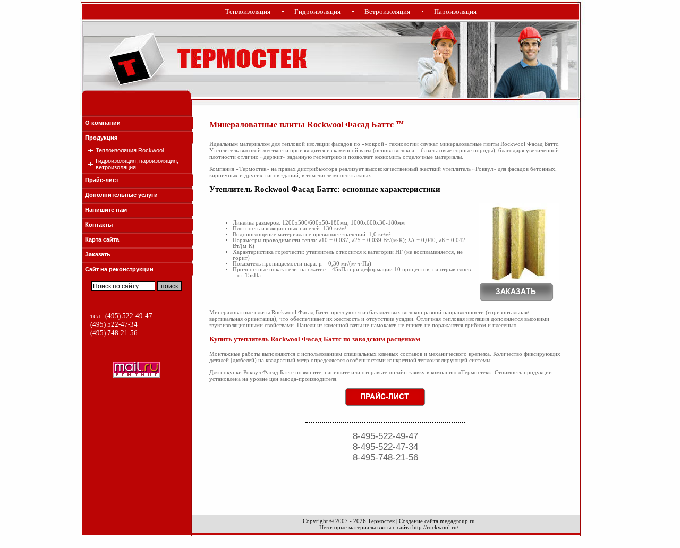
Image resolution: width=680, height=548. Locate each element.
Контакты (99, 224)
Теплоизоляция (247, 11)
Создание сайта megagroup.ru (437, 521)
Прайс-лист (101, 180)
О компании (103, 122)
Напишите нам (106, 210)
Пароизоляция (455, 11)
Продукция (101, 137)
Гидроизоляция (317, 11)
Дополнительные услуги (121, 195)
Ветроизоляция (387, 11)
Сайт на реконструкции (119, 269)
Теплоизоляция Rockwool (130, 150)
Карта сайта (102, 239)
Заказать (97, 254)
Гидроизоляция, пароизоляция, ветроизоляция (137, 164)
